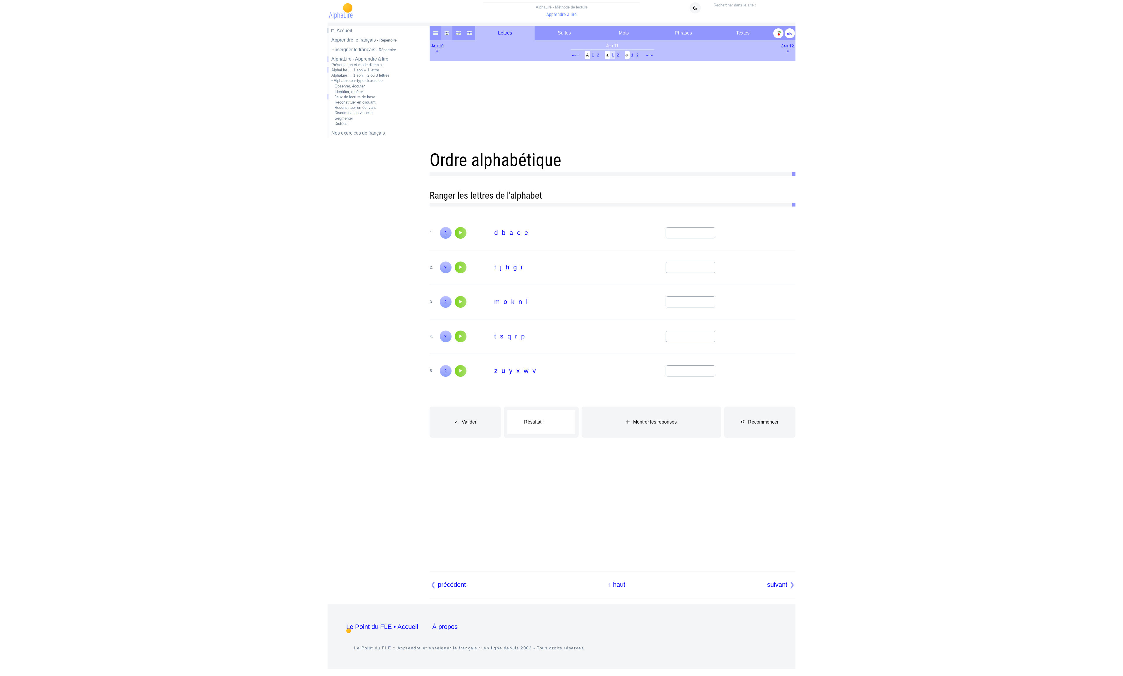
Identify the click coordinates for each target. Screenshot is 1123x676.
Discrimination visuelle (354, 113)
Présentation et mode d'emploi (357, 65)
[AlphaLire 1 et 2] (469, 33)
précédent (452, 584)
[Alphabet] (789, 33)
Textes (743, 32)
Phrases (683, 32)
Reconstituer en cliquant (355, 102)
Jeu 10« (437, 48)
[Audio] (460, 233)
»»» (649, 55)
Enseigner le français (363, 49)
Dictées (341, 123)
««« (575, 55)
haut (619, 584)
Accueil (344, 30)
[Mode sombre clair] (695, 7)
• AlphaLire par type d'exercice (357, 80)
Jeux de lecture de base (355, 97)
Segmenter (344, 118)
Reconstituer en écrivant (355, 107)
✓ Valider (465, 421)
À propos (445, 626)
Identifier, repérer (349, 92)
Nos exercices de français (358, 132)
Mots (624, 32)
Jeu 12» (787, 48)
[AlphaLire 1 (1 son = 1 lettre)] (446, 33)
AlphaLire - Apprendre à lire (359, 58)
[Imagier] (778, 33)
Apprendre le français (364, 39)
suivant (777, 584)
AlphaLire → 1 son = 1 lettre (355, 70)
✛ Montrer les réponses (651, 421)
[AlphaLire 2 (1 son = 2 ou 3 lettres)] (458, 33)
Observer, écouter (350, 86)
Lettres (505, 32)
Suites (564, 32)
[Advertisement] (367, 235)
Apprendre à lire (562, 11)
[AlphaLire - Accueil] (435, 33)
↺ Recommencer (759, 421)
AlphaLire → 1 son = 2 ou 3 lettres (360, 75)
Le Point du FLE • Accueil (382, 626)
